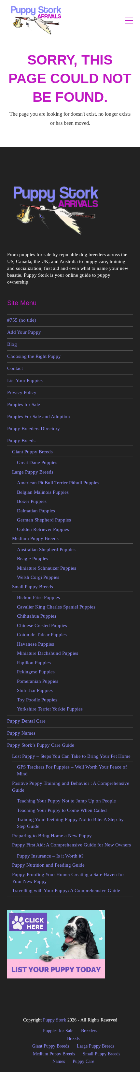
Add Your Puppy (24, 332)
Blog (12, 344)
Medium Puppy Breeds (35, 538)
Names (58, 1061)
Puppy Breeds (21, 440)
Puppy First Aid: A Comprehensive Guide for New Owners (71, 844)
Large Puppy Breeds (32, 472)
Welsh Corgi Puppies (38, 577)
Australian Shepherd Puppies (46, 549)
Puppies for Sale (23, 404)
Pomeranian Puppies (37, 681)
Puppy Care (83, 1061)
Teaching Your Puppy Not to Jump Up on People (66, 800)
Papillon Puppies (34, 662)
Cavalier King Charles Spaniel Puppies (56, 606)
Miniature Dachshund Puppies (47, 653)
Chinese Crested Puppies (42, 625)
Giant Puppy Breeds (32, 451)
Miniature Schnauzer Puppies (46, 568)
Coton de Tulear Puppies (42, 634)
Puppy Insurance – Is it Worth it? (50, 856)
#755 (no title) (21, 320)
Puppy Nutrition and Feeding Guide (48, 865)
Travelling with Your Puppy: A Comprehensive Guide (66, 890)
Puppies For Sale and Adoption (38, 416)
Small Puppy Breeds (32, 586)
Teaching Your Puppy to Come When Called (62, 810)
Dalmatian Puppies (36, 510)
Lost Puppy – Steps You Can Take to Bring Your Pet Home (71, 756)
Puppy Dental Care (26, 721)
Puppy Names (21, 733)
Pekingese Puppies (36, 671)
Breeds (73, 1038)
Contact (15, 368)
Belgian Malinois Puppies (43, 492)
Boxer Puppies (32, 501)
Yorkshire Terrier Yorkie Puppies (50, 709)
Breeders (89, 1030)
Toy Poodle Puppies (37, 699)
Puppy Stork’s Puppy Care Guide (40, 745)
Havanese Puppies (35, 644)
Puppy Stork (54, 1020)
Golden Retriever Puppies (43, 529)
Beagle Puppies (32, 558)
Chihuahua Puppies (36, 616)
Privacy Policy (21, 392)
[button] (129, 20)
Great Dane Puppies (37, 462)
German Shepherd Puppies (44, 519)
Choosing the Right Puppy (34, 356)
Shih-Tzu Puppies (35, 690)
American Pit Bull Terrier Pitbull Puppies (58, 482)
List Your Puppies (25, 380)
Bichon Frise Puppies (38, 597)
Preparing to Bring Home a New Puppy (52, 835)
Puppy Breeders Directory (33, 428)
